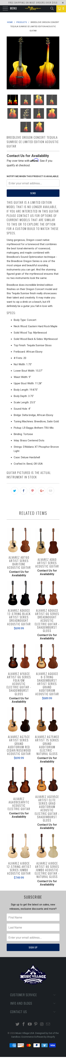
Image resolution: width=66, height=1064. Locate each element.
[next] (56, 62)
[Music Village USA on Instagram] (42, 1024)
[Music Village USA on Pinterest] (36, 1024)
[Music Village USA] (33, 8)
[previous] (10, 62)
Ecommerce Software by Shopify (38, 1036)
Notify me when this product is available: (33, 176)
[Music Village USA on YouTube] (29, 1024)
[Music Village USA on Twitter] (17, 1024)
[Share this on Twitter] (14, 490)
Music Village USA (24, 1033)
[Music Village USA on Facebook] (23, 1024)
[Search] (52, 8)
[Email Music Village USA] (48, 1024)
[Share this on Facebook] (23, 490)
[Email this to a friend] (50, 490)
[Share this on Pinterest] (32, 490)
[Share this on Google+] (41, 490)
